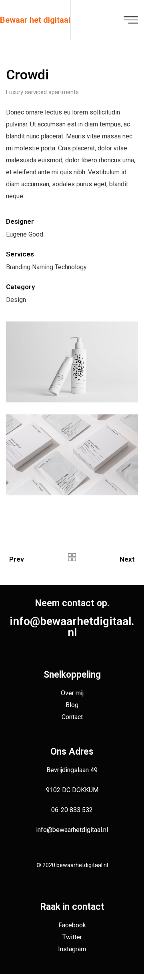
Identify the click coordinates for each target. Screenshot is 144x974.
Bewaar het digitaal (35, 20)
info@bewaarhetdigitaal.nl (72, 627)
